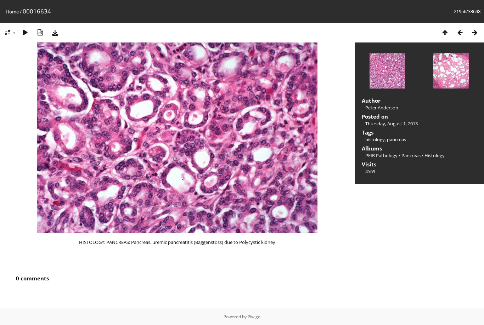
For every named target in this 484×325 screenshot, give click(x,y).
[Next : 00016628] (474, 32)
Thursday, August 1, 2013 (391, 123)
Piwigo (254, 317)
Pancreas (411, 155)
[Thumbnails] (445, 32)
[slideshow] (25, 32)
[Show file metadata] (40, 32)
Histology (434, 155)
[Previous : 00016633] (459, 32)
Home (12, 11)
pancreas (396, 139)
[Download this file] (54, 32)
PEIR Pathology (381, 155)
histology (375, 139)
